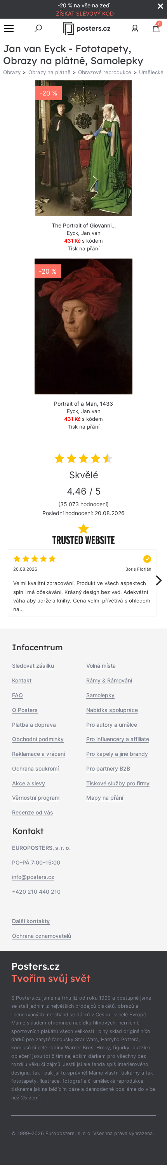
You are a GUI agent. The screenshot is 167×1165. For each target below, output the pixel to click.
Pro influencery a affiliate (117, 739)
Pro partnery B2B (108, 768)
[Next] (157, 580)
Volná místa (101, 665)
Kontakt (21, 680)
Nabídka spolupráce (112, 710)
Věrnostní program (35, 797)
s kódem (83, 241)
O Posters (25, 710)
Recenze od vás (32, 812)
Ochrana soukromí (35, 768)
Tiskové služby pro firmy (118, 783)
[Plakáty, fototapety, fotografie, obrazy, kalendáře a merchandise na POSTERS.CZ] (87, 28)
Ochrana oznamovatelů (41, 935)
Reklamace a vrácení (38, 753)
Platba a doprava (34, 724)
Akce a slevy (28, 783)
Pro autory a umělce (111, 724)
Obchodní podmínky (38, 739)
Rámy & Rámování (109, 680)
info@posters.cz (33, 876)
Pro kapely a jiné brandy (117, 753)
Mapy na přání (104, 797)
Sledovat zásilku (33, 665)
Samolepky (100, 695)
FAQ (17, 695)
